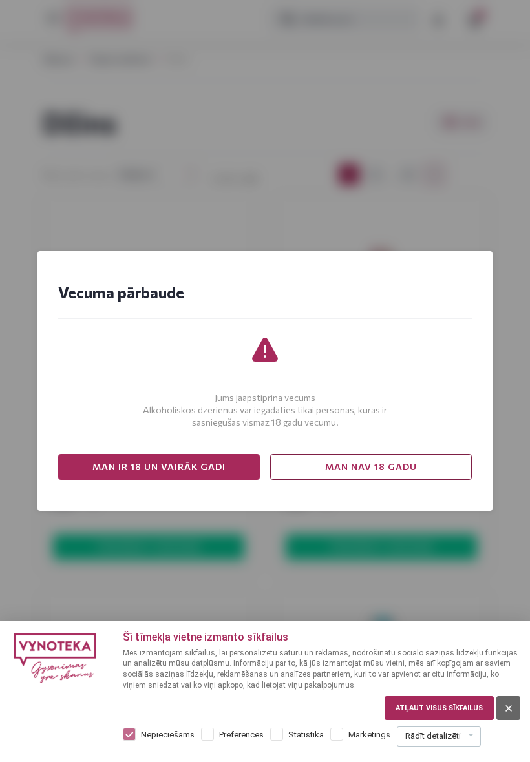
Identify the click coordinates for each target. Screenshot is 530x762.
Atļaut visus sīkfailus (439, 708)
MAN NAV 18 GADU (371, 466)
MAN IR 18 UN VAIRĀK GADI (159, 466)
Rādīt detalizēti (433, 736)
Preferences (241, 734)
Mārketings (369, 734)
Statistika (306, 734)
